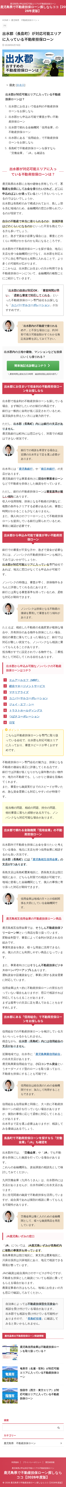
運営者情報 (49, 1462)
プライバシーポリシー (32, 1462)
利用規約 (15, 1462)
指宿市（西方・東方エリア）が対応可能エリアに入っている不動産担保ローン (39, 1394)
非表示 (20, 85)
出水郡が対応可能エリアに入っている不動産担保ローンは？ (33, 97)
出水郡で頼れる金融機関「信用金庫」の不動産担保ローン (33, 130)
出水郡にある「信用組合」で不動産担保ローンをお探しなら (33, 140)
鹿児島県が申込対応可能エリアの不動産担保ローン (33, 1468)
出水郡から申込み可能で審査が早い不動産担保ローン (33, 119)
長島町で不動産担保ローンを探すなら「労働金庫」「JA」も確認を (32, 151)
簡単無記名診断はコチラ (30, 365)
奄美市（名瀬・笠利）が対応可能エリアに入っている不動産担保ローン (39, 1372)
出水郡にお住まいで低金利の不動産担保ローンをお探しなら (33, 109)
